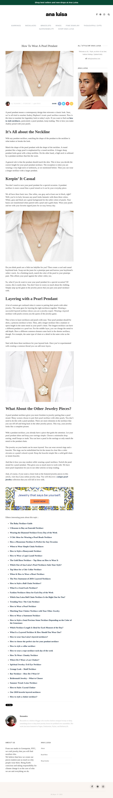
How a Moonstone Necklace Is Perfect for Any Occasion (34, 542)
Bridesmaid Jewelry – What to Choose (26, 678)
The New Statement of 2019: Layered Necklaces (30, 579)
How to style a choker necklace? (23, 697)
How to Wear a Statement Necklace (25, 615)
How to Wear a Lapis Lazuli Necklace (26, 556)
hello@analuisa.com (94, 58)
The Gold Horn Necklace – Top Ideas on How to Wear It (34, 560)
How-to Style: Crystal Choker (22, 687)
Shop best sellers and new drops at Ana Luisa (56, 2)
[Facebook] (96, 14)
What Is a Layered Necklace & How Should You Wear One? (35, 632)
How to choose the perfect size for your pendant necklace (34, 641)
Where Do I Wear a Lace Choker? (24, 660)
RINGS (58, 25)
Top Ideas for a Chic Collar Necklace (25, 569)
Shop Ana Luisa (66, 28)
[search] (109, 14)
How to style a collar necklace (22, 646)
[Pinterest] (100, 14)
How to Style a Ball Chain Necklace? (25, 583)
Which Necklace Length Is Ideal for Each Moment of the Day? (36, 628)
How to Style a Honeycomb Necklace (25, 551)
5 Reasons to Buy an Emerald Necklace (26, 528)
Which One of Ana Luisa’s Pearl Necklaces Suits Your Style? (36, 565)
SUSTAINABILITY (46, 28)
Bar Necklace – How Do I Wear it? (25, 674)
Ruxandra (17, 103)
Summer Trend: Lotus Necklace (23, 683)
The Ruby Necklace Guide (21, 523)
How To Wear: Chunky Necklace (24, 655)
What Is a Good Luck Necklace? (24, 588)
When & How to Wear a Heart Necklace (27, 574)
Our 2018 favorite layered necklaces (25, 692)
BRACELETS (46, 25)
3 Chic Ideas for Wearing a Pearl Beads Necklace (31, 537)
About (43, 748)
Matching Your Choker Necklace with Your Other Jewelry (35, 611)
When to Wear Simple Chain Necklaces (26, 546)
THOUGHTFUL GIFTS (93, 25)
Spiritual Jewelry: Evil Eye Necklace (25, 664)
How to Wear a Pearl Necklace (23, 606)
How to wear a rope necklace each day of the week (31, 651)
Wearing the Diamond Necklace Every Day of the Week (33, 533)
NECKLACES (30, 25)
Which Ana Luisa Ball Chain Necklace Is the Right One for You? (37, 597)
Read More (44, 754)
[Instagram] (104, 14)
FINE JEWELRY (72, 25)
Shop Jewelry (45, 761)
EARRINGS (16, 25)
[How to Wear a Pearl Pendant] (39, 73)
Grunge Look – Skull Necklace (23, 669)
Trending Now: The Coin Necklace (25, 602)
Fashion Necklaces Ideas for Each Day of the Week (31, 592)
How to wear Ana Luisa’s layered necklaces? (29, 637)
